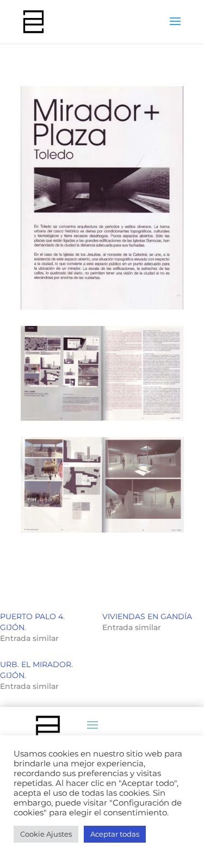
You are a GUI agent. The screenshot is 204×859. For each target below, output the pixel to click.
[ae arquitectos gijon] (102, 421)
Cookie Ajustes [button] (46, 834)
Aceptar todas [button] (114, 834)
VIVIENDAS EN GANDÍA (147, 616)
